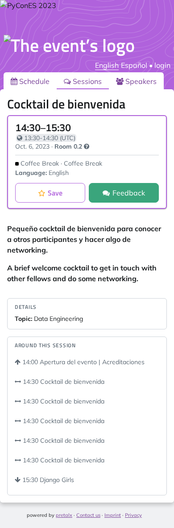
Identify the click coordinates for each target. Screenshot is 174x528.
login (162, 65)
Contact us (88, 515)
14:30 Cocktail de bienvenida (62, 382)
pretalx (64, 515)
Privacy (133, 515)
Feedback (128, 192)
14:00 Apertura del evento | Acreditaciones (83, 362)
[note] (86, 146)
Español (134, 65)
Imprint (112, 515)
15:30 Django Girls (47, 480)
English (107, 65)
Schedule (33, 81)
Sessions (86, 81)
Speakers (140, 81)
